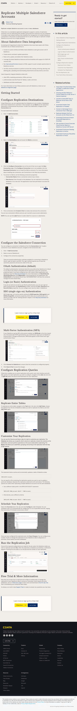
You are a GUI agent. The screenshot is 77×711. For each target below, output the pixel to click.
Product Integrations (44, 651)
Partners (59, 660)
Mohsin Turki (9, 22)
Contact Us (60, 665)
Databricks (24, 678)
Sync (22, 648)
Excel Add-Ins (6, 663)
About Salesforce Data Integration (65, 38)
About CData (60, 648)
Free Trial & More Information (64, 75)
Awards (59, 655)
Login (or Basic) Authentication (66, 52)
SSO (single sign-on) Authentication (63, 55)
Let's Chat (68, 3)
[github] (10, 635)
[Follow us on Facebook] (45, 23)
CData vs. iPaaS (43, 658)
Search (60, 3)
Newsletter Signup (7, 685)
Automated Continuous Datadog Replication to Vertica (65, 130)
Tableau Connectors (8, 667)
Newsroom (60, 653)
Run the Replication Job (62, 72)
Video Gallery (6, 690)
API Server (5, 658)
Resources (5, 683)
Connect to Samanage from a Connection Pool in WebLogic (64, 109)
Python (5, 655)
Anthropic (23, 676)
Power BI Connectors (8, 665)
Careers (59, 663)
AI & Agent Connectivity (45, 653)
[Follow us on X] (48, 23)
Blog (4, 681)
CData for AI (52, 3)
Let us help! (34, 317)
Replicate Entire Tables (64, 65)
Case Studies (6, 678)
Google (23, 681)
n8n (22, 685)
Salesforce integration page (8, 87)
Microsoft (23, 683)
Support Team (20, 587)
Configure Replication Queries (64, 63)
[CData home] (5, 3)
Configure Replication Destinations (65, 42)
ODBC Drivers (6, 648)
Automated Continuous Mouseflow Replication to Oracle (65, 134)
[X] (7, 635)
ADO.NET (5, 653)
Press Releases (61, 651)
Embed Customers (44, 655)
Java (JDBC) (6, 651)
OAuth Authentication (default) (66, 49)
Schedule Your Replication (65, 70)
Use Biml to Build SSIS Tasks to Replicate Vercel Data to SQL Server (64, 100)
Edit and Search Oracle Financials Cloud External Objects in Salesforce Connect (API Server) (65, 125)
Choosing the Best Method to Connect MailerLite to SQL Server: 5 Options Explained (66, 94)
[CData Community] (12, 635)
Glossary (5, 688)
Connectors (42, 648)
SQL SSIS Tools (24, 653)
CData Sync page (17, 582)
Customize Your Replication (65, 67)
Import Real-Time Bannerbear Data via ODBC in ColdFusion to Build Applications (66, 88)
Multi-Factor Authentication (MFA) (65, 59)
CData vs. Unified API (44, 660)
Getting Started (60, 40)
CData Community (7, 676)
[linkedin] (4, 635)
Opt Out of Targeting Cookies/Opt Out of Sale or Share (62, 706)
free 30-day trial (43, 582)
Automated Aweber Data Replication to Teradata (63, 105)
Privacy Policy (40, 702)
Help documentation (20, 274)
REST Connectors (7, 660)
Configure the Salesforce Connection (63, 46)
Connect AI (24, 651)
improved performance (12, 64)
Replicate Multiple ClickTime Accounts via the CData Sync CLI (65, 114)
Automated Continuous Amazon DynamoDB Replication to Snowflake (65, 119)
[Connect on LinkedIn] (50, 23)
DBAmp (23, 655)
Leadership (60, 658)
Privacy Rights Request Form (28, 703)
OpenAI (23, 688)
